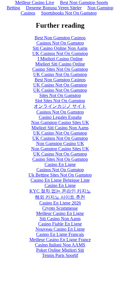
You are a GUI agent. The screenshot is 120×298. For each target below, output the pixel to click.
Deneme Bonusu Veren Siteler (54, 7)
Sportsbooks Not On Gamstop (69, 12)
